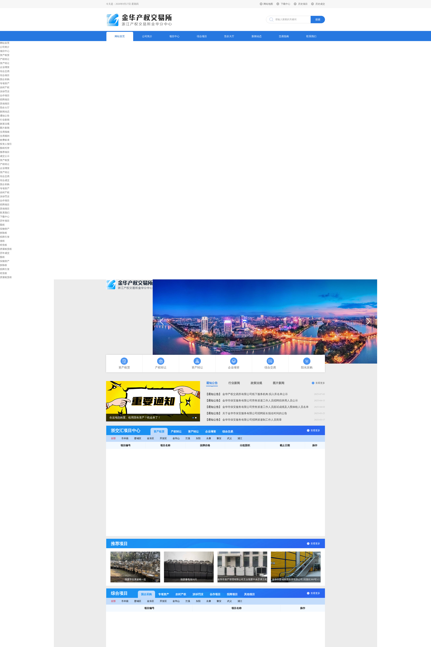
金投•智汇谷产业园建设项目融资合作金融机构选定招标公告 (171, 628)
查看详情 (317, 452)
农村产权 (4, 87)
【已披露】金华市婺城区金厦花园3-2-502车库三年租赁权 (164, 519)
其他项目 (4, 103)
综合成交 (4, 180)
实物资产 (4, 229)
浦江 (240, 438)
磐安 (219, 438)
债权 (2, 241)
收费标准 (4, 140)
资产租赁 (4, 55)
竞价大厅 (229, 36)
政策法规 (4, 124)
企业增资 (4, 67)
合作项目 (4, 95)
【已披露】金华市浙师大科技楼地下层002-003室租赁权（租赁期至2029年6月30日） (175, 472)
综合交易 (4, 71)
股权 (2, 225)
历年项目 (4, 220)
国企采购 (4, 79)
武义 (229, 438)
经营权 (3, 245)
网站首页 (120, 36)
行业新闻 (4, 119)
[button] (368, 321)
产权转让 (4, 59)
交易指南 (284, 36)
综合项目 (202, 36)
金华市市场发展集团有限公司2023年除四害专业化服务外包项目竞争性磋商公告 (181, 641)
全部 (113, 438)
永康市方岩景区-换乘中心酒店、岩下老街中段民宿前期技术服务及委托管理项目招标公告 (186, 635)
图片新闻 (4, 128)
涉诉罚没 (4, 91)
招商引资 (4, 237)
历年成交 (4, 253)
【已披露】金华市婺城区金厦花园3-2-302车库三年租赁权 (164, 512)
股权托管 (4, 148)
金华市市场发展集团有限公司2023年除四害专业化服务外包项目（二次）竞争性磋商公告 (186, 621)
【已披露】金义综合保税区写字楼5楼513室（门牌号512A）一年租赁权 (171, 452)
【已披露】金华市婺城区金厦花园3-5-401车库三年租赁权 (164, 526)
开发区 (163, 438)
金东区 (150, 438)
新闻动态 (257, 36)
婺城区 (137, 438)
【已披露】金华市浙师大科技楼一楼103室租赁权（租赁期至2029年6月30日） (174, 458)
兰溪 (187, 438)
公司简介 (147, 36)
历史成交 (320, 4)
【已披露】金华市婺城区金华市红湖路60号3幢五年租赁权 (164, 499)
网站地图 (268, 4)
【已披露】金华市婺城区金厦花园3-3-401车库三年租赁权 (164, 506)
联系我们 (311, 36)
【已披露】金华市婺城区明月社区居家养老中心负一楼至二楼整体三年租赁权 (174, 479)
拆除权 (3, 233)
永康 (208, 438)
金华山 (176, 438)
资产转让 (4, 63)
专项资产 (4, 83)
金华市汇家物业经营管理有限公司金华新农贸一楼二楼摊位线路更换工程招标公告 (182, 615)
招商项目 (4, 99)
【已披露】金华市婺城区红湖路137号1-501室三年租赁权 (163, 492)
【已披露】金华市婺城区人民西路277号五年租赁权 (160, 485)
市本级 (124, 438)
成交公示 (4, 156)
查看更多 (320, 383)
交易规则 (4, 136)
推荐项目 (4, 152)
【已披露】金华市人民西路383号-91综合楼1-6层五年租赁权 (165, 533)
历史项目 (303, 4)
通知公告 (4, 115)
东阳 (198, 438)
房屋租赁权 (6, 249)
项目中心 (174, 36)
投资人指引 (6, 144)
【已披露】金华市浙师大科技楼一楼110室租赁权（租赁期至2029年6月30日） (174, 465)
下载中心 (285, 4)
